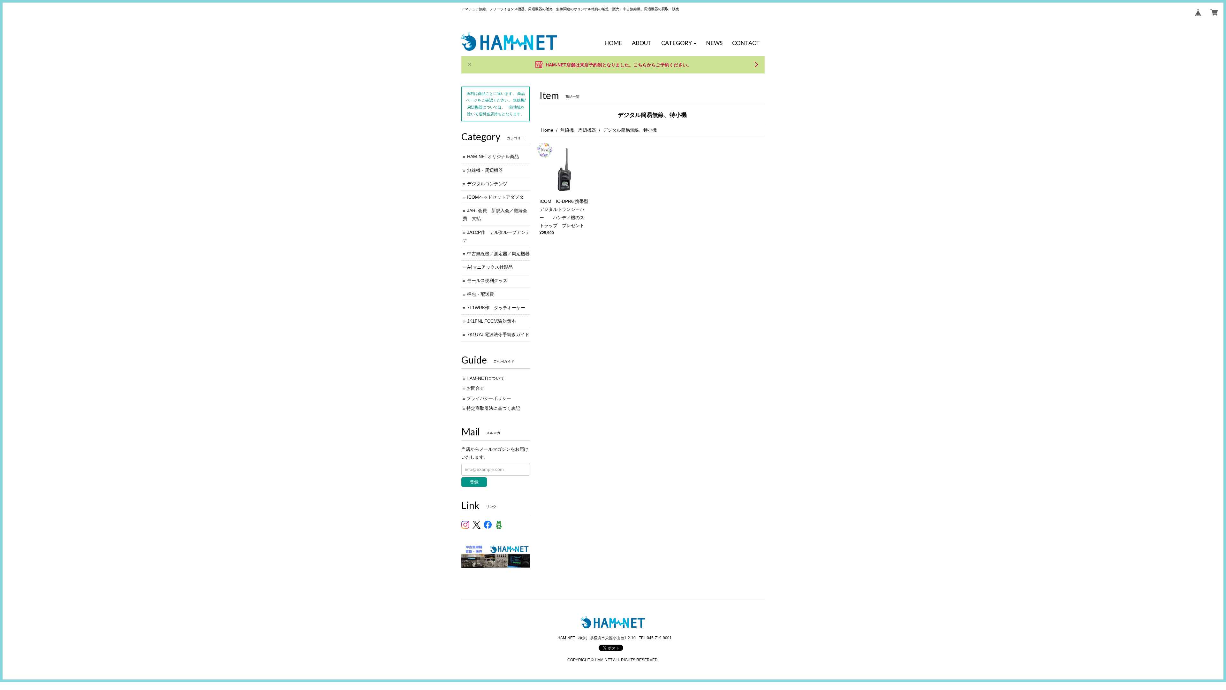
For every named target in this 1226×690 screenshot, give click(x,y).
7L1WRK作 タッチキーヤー (496, 307)
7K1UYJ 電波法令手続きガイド (498, 334)
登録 (474, 482)
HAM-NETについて (485, 378)
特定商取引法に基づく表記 (493, 408)
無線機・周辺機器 (578, 130)
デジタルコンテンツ (487, 183)
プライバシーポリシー (488, 398)
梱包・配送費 (480, 294)
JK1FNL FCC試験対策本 (491, 321)
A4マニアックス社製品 (490, 267)
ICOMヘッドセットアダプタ (495, 197)
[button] (678, 43)
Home (547, 130)
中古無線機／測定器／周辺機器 (498, 253)
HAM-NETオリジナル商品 (493, 156)
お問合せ (475, 388)
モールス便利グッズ (487, 280)
